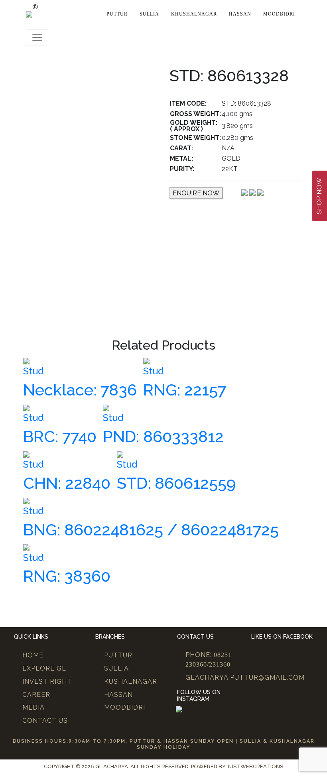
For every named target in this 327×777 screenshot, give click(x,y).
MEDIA (33, 707)
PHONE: (208, 659)
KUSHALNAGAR (130, 681)
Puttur (117, 14)
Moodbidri (279, 14)
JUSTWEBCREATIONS (255, 766)
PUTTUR (118, 655)
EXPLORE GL (44, 668)
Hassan (240, 14)
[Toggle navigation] (37, 37)
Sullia (149, 14)
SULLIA (116, 668)
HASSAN (118, 694)
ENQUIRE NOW (196, 193)
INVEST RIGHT (47, 681)
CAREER (36, 694)
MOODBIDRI (124, 707)
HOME (32, 655)
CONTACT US (45, 720)
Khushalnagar (194, 14)
